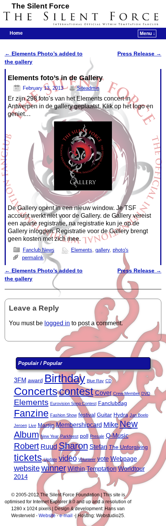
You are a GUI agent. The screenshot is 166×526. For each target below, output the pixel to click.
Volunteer (87, 459)
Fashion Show (63, 415)
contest (76, 391)
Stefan (98, 447)
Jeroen (20, 425)
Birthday (64, 378)
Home (16, 33)
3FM (20, 380)
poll (84, 436)
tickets (28, 457)
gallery (102, 250)
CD (108, 380)
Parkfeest (69, 436)
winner (53, 468)
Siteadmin (88, 88)
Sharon (73, 445)
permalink (33, 257)
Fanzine (31, 413)
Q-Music (117, 435)
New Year (50, 436)
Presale (97, 436)
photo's (121, 250)
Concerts (36, 391)
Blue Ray (95, 380)
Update (50, 459)
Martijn (46, 425)
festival (86, 415)
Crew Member (126, 393)
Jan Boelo (139, 415)
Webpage (123, 458)
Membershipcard (79, 425)
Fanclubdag (112, 403)
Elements (81, 250)
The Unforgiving (128, 447)
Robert (26, 446)
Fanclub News (38, 250)
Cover (103, 393)
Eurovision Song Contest (73, 403)
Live (32, 425)
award (35, 380)
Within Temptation (92, 469)
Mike (110, 425)
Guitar (104, 415)
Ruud (49, 446)
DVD (145, 393)
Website (47, 515)
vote (103, 458)
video (68, 458)
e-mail (66, 515)
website (27, 468)
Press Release (139, 53)
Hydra (120, 415)
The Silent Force (40, 6)
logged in (57, 323)
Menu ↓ (147, 33)
